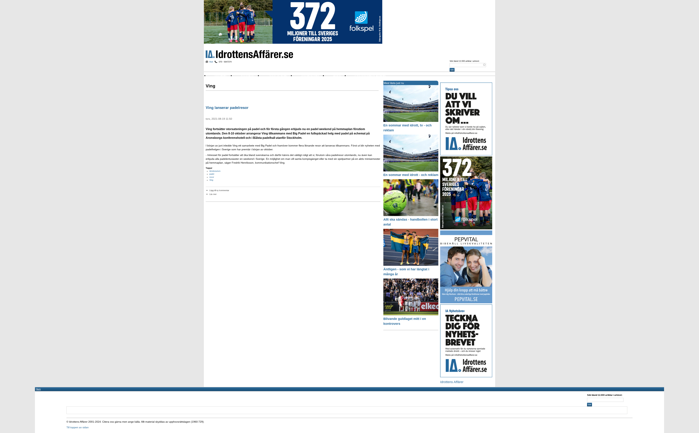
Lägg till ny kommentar (219, 190)
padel (211, 174)
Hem (38, 389)
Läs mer (213, 194)
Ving (211, 180)
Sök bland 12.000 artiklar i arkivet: (464, 61)
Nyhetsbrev (310, 75)
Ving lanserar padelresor (227, 107)
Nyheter (220, 75)
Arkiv (337, 75)
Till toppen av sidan (77, 427)
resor (211, 177)
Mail (211, 62)
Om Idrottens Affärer (370, 75)
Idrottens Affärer (249, 54)
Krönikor (247, 75)
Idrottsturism (214, 171)
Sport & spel (277, 75)
